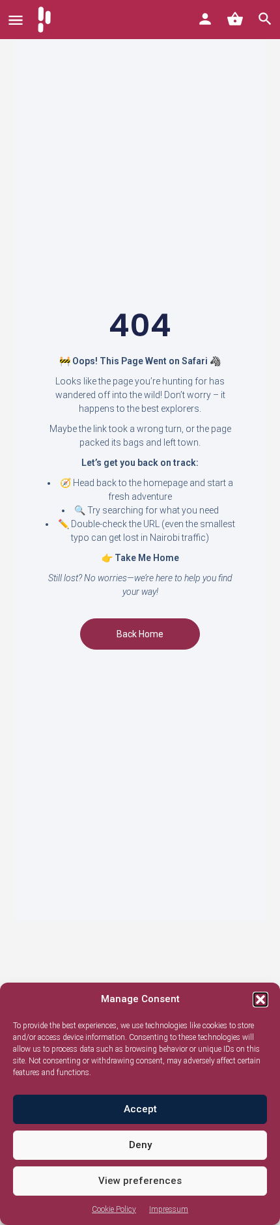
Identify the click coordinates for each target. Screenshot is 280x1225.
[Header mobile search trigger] (265, 18)
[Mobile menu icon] (16, 20)
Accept (140, 1109)
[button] (260, 999)
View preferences (140, 1181)
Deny (140, 1145)
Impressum (168, 1209)
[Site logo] (46, 20)
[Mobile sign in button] (205, 18)
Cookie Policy (114, 1209)
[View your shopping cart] (235, 18)
